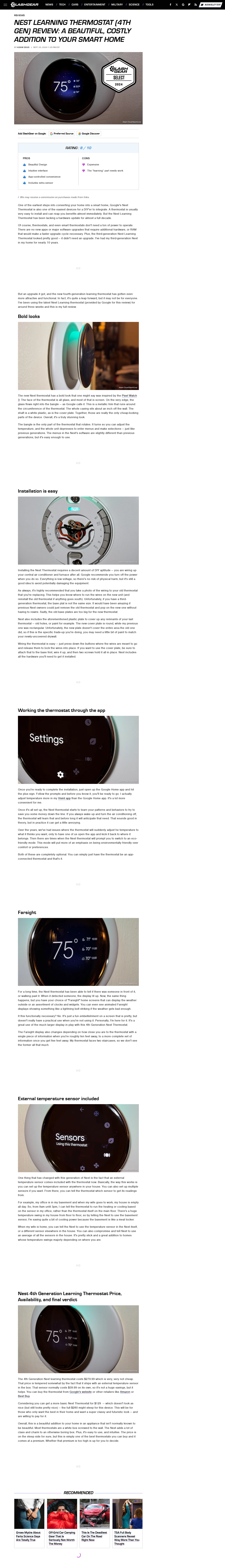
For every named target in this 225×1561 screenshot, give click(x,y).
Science (134, 4)
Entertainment (94, 4)
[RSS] (195, 4)
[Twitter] (176, 4)
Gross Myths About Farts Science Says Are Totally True (28, 1536)
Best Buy (24, 1396)
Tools (149, 4)
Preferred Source (63, 133)
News (49, 4)
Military (117, 4)
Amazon (125, 1392)
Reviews (19, 15)
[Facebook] (170, 4)
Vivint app (64, 798)
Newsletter (212, 4)
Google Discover (91, 133)
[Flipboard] (189, 4)
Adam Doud (23, 47)
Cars (75, 4)
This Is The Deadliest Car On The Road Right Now (94, 1536)
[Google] (183, 4)
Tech (62, 4)
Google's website (81, 1392)
